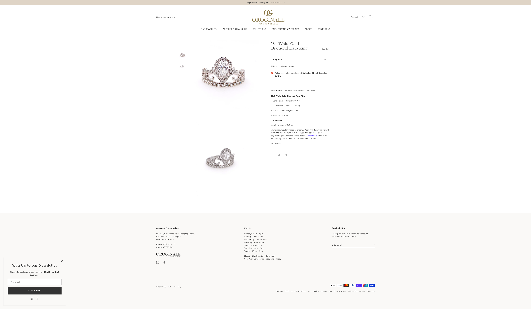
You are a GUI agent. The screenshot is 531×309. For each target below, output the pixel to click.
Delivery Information (294, 90)
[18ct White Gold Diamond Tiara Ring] (182, 55)
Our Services (289, 291)
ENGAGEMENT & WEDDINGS (285, 29)
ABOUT (308, 29)
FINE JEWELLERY (209, 29)
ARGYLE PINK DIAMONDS (235, 29)
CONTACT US (323, 29)
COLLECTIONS (259, 29)
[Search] (364, 17)
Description (276, 90)
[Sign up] (373, 244)
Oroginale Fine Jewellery (171, 287)
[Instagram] (32, 299)
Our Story (279, 291)
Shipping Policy (326, 291)
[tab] (277, 90)
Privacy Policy (301, 291)
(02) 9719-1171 (169, 244)
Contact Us (371, 291)
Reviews (311, 90)
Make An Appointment (356, 291)
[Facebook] (37, 299)
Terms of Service (340, 291)
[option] (182, 55)
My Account (353, 17)
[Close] (62, 261)
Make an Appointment (165, 17)
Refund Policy (313, 291)
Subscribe (34, 291)
